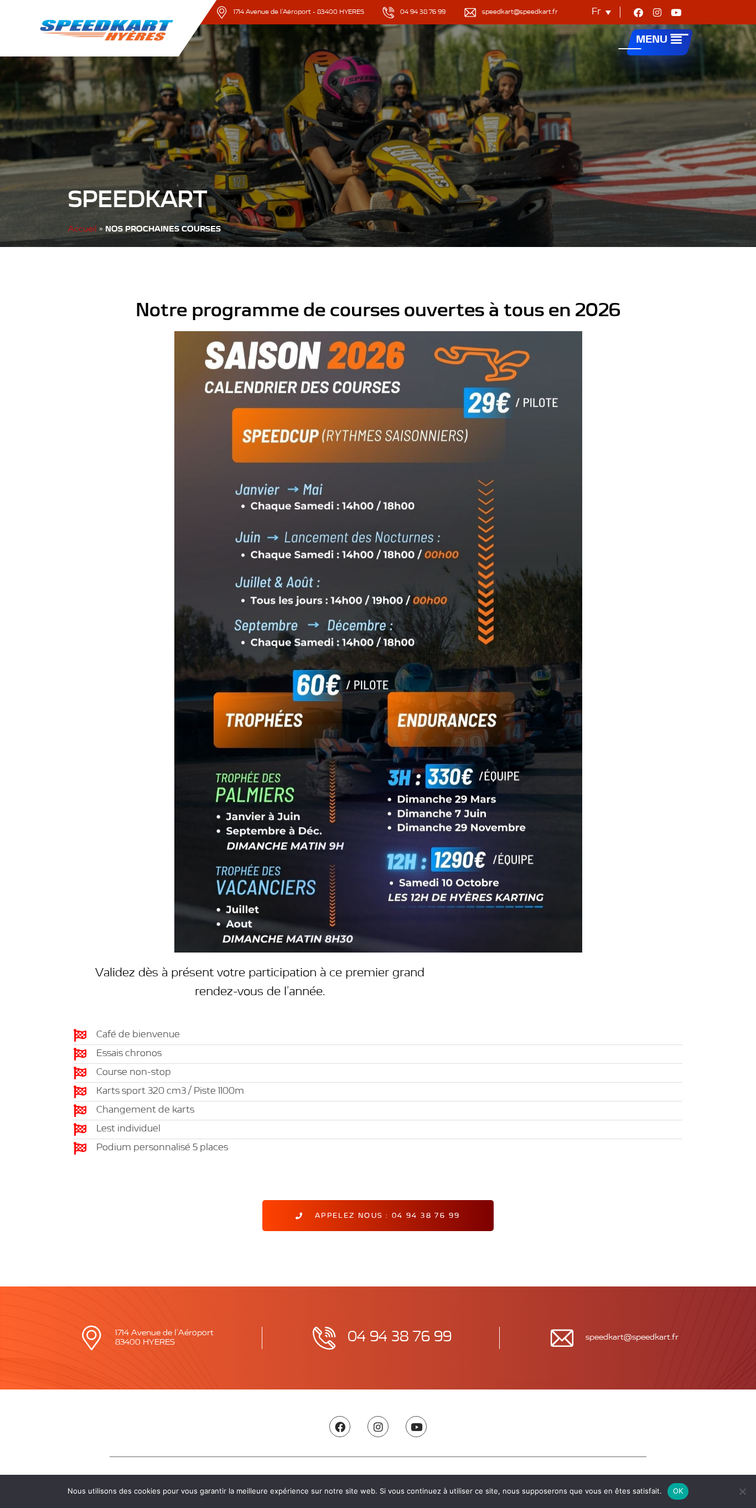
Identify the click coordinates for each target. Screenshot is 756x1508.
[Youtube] (676, 12)
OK (678, 1490)
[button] (676, 40)
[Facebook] (638, 12)
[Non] (742, 1491)
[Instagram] (657, 12)
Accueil (82, 229)
